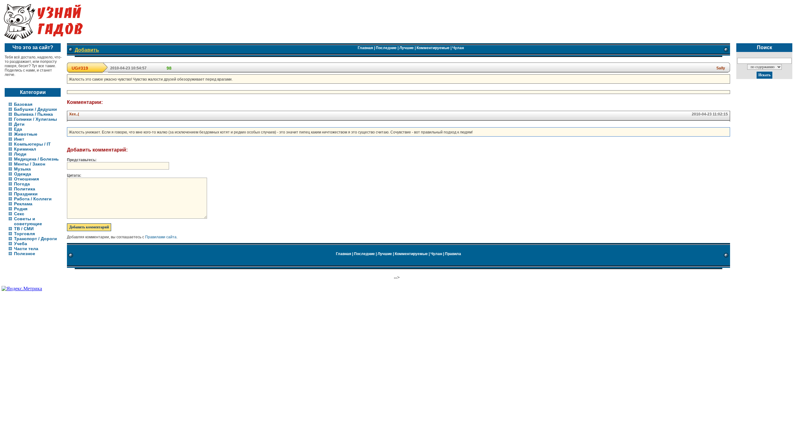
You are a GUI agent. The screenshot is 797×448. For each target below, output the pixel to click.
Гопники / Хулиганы (35, 119)
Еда (18, 129)
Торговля (24, 233)
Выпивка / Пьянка (33, 114)
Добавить (87, 50)
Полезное (24, 253)
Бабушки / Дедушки (35, 109)
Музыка (22, 168)
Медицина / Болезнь (36, 158)
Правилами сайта (161, 237)
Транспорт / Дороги (35, 238)
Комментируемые (433, 48)
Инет (19, 139)
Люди (20, 154)
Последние (386, 48)
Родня (20, 208)
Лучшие (406, 48)
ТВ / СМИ (24, 228)
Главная (365, 48)
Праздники (26, 193)
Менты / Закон (29, 163)
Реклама (23, 203)
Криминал (25, 149)
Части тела (26, 248)
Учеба (20, 243)
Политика (24, 188)
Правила (453, 254)
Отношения (26, 178)
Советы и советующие (28, 221)
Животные (25, 134)
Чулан (458, 48)
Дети (19, 124)
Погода (22, 183)
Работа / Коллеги (33, 198)
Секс (19, 213)
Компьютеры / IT (32, 144)
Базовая (23, 104)
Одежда (22, 173)
